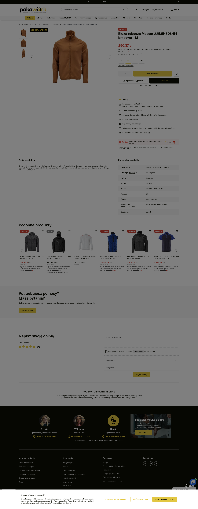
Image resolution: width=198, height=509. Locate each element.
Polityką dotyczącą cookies (73, 499)
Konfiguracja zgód (140, 499)
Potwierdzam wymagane (115, 499)
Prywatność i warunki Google (60, 503)
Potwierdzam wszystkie (165, 499)
